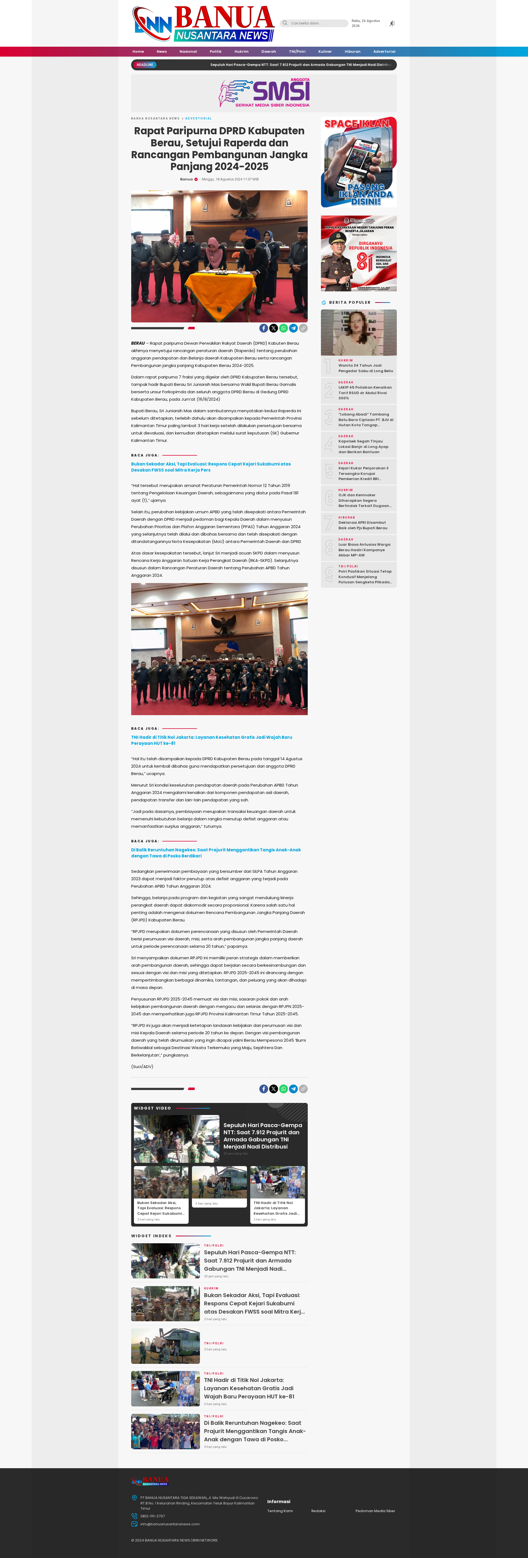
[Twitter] (273, 328)
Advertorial (198, 118)
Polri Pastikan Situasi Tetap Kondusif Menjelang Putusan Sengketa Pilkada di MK (365, 579)
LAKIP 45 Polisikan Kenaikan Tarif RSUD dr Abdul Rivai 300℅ (365, 393)
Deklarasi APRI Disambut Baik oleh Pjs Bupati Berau (363, 525)
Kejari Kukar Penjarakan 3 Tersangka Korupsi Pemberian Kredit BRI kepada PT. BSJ (364, 476)
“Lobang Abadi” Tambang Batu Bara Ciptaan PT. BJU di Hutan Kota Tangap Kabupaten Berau (366, 422)
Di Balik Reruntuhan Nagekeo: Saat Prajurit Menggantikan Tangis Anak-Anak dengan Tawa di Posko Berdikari (216, 853)
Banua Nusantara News (155, 118)
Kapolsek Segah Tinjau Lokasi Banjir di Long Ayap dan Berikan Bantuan (363, 447)
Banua (186, 179)
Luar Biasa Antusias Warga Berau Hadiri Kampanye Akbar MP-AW (365, 550)
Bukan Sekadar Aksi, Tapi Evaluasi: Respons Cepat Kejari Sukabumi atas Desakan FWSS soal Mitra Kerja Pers (211, 467)
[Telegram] (293, 328)
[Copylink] (303, 328)
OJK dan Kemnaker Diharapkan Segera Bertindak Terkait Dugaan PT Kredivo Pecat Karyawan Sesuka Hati (365, 505)
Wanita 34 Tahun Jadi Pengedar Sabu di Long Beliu (366, 368)
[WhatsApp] (283, 328)
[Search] (285, 23)
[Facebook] (263, 328)
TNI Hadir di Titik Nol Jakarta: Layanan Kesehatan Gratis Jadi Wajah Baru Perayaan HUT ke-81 (211, 740)
